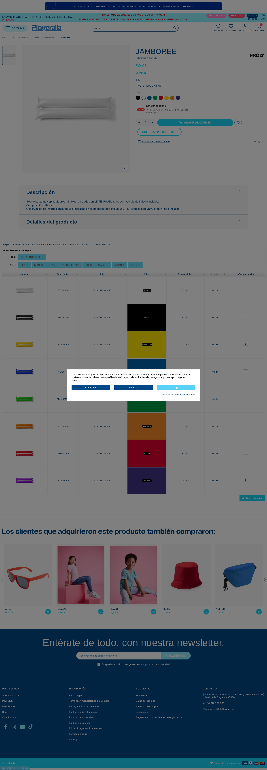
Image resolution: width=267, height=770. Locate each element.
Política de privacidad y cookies (179, 394)
